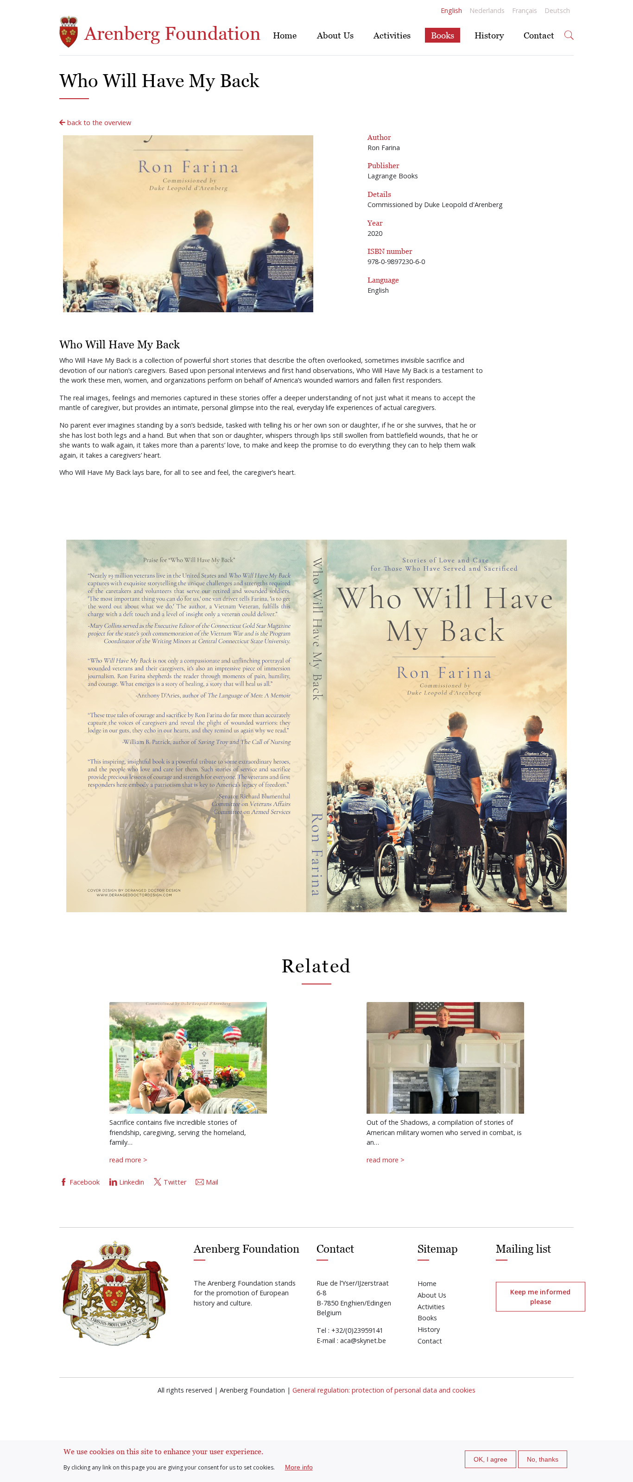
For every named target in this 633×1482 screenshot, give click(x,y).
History (489, 35)
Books (442, 35)
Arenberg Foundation (170, 33)
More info (299, 1467)
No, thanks (542, 1459)
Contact (539, 35)
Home (285, 35)
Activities (392, 35)
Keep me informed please (540, 1296)
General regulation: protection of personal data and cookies (383, 1390)
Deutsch (557, 10)
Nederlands (487, 10)
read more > (128, 1159)
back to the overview (98, 122)
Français (524, 10)
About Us (335, 35)
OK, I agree (490, 1459)
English (451, 10)
